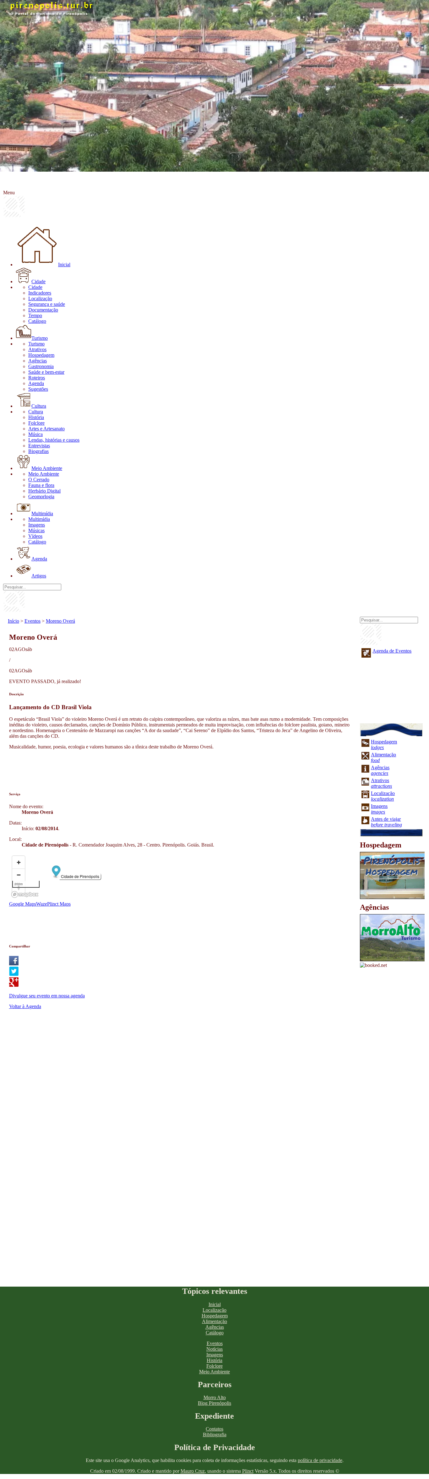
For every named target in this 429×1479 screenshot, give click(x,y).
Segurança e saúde (46, 304)
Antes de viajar (386, 821)
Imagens (36, 524)
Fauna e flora (41, 485)
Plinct (247, 1471)
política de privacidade (320, 1460)
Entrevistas (39, 445)
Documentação (43, 309)
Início (13, 621)
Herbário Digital (44, 491)
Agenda (36, 383)
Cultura (38, 406)
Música (35, 434)
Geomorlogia (41, 496)
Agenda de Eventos (391, 651)
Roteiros (36, 377)
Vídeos (35, 536)
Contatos (214, 1429)
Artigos (38, 575)
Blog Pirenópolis (214, 1403)
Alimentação (214, 1321)
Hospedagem (41, 355)
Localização (40, 298)
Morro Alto (215, 1397)
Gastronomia (41, 366)
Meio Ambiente (46, 468)
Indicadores (39, 292)
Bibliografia (214, 1434)
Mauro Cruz (193, 1471)
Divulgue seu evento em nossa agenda (47, 995)
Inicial (64, 264)
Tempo (35, 315)
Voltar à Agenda (25, 1006)
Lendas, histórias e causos (53, 440)
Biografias (38, 451)
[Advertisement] (123, 769)
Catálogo (37, 321)
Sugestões (38, 389)
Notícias (214, 1349)
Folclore (36, 423)
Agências (37, 360)
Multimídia (42, 513)
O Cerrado (38, 479)
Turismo (39, 338)
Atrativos (37, 349)
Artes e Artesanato (46, 428)
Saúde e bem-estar (46, 372)
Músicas (36, 530)
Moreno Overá (60, 621)
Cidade (38, 281)
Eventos (32, 621)
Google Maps (22, 904)
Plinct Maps (59, 904)
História (36, 417)
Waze (41, 904)
